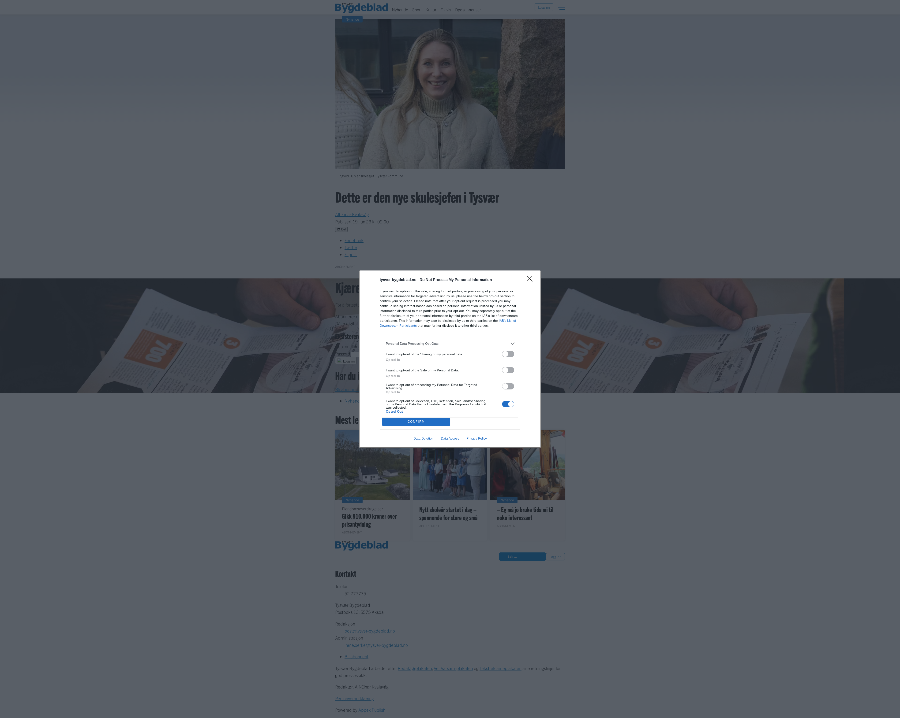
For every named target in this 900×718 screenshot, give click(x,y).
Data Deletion (423, 438)
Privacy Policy (476, 438)
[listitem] (450, 343)
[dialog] (450, 359)
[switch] (508, 354)
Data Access (450, 438)
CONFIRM (416, 421)
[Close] (531, 280)
